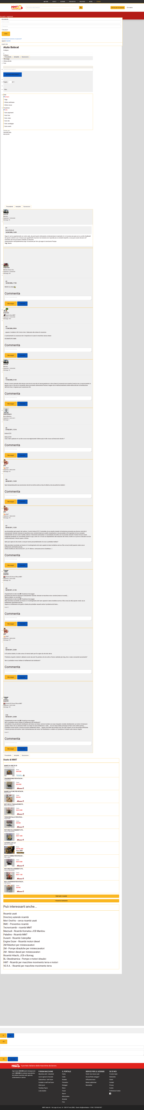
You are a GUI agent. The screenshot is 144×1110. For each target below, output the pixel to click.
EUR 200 (18, 771)
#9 (6, 648)
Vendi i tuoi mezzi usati (92, 1074)
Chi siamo (130, 7)
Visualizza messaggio (28, 594)
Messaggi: (5, 220)
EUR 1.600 (19, 836)
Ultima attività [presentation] (7, 61)
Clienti (111, 1079)
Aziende (64, 1099)
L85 (4, 465)
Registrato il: (6, 218)
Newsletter (89, 1085)
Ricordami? (5, 29)
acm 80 (5, 214)
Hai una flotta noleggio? (92, 1077)
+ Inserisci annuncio (61, 900)
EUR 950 (18, 784)
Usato (54, 1)
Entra (5, 34)
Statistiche (112, 1077)
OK (3, 1041)
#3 (6, 326)
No (10, 1035)
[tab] (48, 58)
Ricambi (62, 1)
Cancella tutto (7, 132)
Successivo (25, 57)
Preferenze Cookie (114, 1091)
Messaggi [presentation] (6, 59)
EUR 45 (18, 797)
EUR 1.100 (19, 874)
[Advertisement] (48, 256)
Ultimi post (41, 1085)
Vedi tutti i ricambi (61, 896)
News (90, 1)
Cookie (111, 1088)
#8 (6, 588)
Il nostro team (113, 1074)
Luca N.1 (6, 574)
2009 (19, 850)
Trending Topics (43, 1088)
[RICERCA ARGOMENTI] (81, 7)
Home (46, 1)
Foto (63, 1102)
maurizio (6, 313)
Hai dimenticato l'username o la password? (12, 38)
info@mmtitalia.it (84, 1107)
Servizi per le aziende (117, 7)
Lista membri (42, 1091)
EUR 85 (18, 887)
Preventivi (72, 1)
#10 (7, 715)
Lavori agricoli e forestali (45, 1077)
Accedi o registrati (6, 16)
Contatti (111, 1082)
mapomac (6, 267)
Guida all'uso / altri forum (45, 1079)
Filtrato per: (6, 130)
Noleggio (82, 1)
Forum (98, 1)
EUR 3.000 (19, 862)
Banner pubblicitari (91, 1082)
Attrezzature (65, 1096)
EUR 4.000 (19, 810)
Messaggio (10, 303)
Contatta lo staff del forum (46, 1082)
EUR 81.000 (19, 849)
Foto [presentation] (4, 63)
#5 (6, 428)
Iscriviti (8, 41)
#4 (6, 378)
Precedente (7, 57)
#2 (6, 281)
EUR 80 (18, 823)
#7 (6, 526)
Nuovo (64, 1093)
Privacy (111, 1085)
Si (3, 1035)
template (16, 57)
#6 (6, 479)
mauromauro (7, 414)
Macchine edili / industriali (46, 1074)
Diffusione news (90, 1079)
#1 (6, 228)
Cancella (22, 303)
